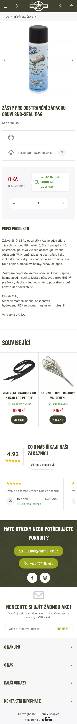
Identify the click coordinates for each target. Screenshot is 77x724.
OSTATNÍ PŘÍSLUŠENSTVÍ (21, 16)
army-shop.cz (50, 714)
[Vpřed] (73, 60)
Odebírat (62, 628)
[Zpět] (4, 60)
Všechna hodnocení (42, 465)
